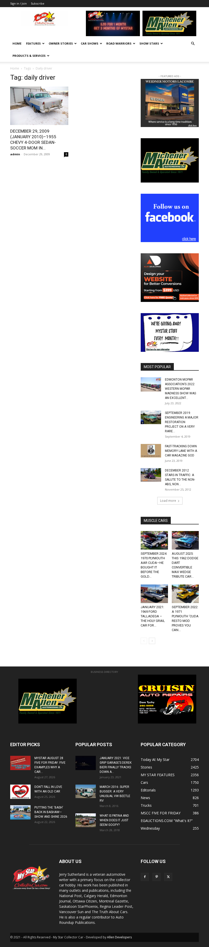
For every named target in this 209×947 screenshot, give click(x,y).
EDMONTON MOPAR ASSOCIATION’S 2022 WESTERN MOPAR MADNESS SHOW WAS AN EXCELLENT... (180, 389)
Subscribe (37, 3)
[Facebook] (145, 877)
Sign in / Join (18, 3)
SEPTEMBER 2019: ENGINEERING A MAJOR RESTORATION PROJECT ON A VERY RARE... (181, 422)
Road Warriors (119, 43)
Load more (168, 500)
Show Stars (149, 43)
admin (15, 154)
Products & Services (29, 56)
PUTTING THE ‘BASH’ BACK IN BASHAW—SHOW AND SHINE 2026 (50, 812)
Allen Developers (119, 937)
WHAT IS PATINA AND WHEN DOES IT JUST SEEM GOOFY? (114, 820)
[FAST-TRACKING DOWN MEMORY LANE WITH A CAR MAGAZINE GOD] (151, 450)
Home (16, 43)
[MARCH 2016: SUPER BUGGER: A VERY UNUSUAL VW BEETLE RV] (85, 791)
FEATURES (33, 43)
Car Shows (89, 43)
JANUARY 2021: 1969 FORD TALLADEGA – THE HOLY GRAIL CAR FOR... (153, 616)
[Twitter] (168, 877)
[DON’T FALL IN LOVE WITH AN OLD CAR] (20, 792)
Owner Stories (61, 43)
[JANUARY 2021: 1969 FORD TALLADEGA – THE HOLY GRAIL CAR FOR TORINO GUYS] (154, 593)
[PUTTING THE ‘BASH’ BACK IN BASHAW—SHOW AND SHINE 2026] (20, 812)
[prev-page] (144, 641)
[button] (193, 43)
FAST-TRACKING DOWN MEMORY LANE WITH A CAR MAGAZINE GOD (181, 450)
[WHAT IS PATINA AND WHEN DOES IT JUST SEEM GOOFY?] (85, 820)
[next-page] (152, 641)
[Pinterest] (156, 877)
